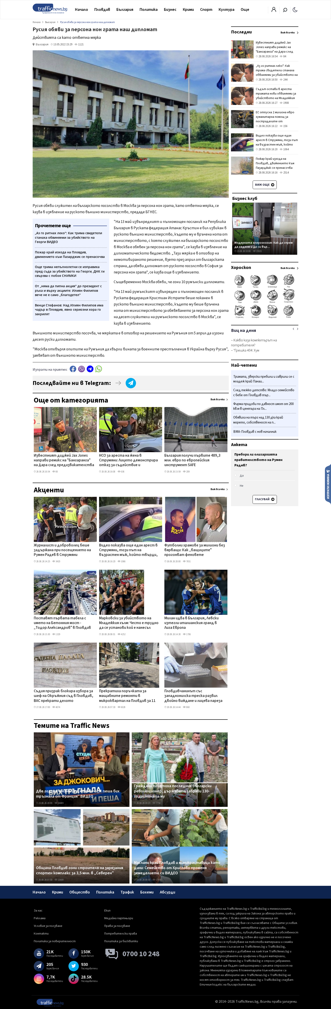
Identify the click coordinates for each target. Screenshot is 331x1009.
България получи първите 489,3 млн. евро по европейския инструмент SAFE (192, 460)
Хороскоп (241, 267)
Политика (149, 9)
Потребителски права (120, 933)
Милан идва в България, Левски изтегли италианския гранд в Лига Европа (191, 623)
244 (285, 80)
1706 (188, 634)
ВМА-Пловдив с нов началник (255, 431)
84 (284, 56)
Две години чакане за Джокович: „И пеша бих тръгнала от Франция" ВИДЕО (78, 794)
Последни (241, 32)
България (124, 9)
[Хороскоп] (264, 317)
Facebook (73, 369)
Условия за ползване (48, 926)
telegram (90, 369)
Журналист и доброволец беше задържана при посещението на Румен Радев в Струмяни (62, 550)
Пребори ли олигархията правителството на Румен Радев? (258, 460)
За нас (38, 910)
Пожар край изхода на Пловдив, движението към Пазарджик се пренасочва (275, 163)
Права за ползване (117, 926)
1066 (122, 561)
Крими (188, 9)
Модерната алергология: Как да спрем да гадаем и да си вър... (263, 245)
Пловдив (102, 9)
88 (56, 471)
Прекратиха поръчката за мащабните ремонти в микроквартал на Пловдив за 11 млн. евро (127, 696)
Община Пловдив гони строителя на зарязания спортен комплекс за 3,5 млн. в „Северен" (79, 870)
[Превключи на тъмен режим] (295, 9)
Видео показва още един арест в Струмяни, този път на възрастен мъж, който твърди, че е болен (128, 550)
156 (285, 126)
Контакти (41, 933)
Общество (79, 892)
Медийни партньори (118, 918)
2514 (286, 173)
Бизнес (170, 9)
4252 (122, 634)
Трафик (127, 892)
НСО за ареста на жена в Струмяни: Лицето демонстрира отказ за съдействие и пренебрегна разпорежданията (128, 460)
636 (122, 471)
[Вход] (274, 10)
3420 (57, 561)
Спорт (206, 9)
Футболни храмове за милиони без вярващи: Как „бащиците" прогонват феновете (194, 550)
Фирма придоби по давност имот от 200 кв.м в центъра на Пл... (263, 406)
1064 (286, 149)
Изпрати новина (328, 483)
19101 (259, 251)
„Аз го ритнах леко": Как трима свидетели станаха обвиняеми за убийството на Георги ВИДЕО (277, 73)
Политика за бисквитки (121, 941)
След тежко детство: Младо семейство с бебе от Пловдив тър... (263, 393)
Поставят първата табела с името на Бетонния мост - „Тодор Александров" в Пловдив (62, 623)
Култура (226, 9)
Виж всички (218, 399)
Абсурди (167, 892)
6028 (122, 707)
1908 (286, 103)
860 (188, 707)
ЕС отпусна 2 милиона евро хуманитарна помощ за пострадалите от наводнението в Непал (275, 119)
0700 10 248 (141, 954)
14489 (60, 803)
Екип (107, 910)
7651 (188, 561)
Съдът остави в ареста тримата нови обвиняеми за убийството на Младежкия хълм (276, 96)
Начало (81, 9)
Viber (81, 369)
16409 (60, 880)
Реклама (39, 918)
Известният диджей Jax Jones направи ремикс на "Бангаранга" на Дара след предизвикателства (64, 460)
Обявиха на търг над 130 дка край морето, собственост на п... (258, 420)
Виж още (262, 185)
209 (188, 471)
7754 (157, 803)
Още (245, 9)
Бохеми (147, 892)
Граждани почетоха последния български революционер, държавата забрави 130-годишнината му (172, 791)
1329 (57, 634)
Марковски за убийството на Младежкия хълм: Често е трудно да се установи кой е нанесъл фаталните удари (129, 623)
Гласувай (262, 499)
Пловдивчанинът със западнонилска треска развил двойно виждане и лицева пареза (193, 696)
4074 (57, 707)
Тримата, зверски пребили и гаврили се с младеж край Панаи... (263, 379)
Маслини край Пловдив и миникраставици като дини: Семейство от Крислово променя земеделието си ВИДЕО (177, 868)
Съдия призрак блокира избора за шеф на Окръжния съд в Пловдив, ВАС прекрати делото (63, 696)
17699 (158, 880)
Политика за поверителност (55, 941)
